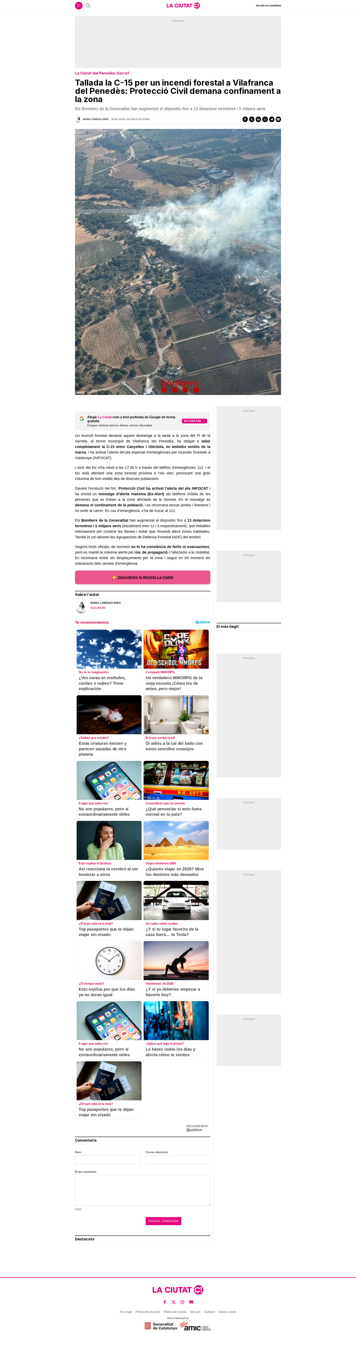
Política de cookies (175, 1311)
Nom (78, 1152)
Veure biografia (97, 607)
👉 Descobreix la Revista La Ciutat (142, 577)
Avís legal (126, 1311)
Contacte (209, 1311)
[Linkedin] (258, 119)
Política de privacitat (148, 1311)
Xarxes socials (227, 1311)
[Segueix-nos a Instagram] (182, 1302)
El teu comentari (85, 1171)
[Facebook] (245, 119)
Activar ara (192, 420)
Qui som (195, 1311)
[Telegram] (271, 119)
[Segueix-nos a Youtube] (191, 1302)
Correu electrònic (157, 1152)
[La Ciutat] (183, 5)
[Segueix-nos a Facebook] (165, 1302)
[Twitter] (251, 119)
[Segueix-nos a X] (174, 1302)
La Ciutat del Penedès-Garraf (102, 73)
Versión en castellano (268, 5)
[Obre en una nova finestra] (161, 1326)
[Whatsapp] (265, 119)
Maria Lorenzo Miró (96, 119)
